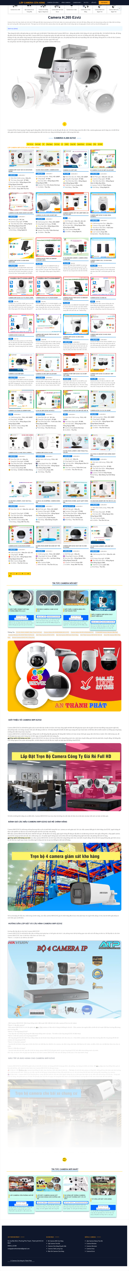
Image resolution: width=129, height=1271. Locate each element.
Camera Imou (90, 1248)
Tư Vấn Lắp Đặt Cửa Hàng (102, 1199)
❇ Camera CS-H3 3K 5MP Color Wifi (102, 170)
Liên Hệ (93, 2)
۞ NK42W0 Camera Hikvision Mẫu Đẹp (107, 632)
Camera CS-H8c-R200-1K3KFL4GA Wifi (21, 213)
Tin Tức (86, 2)
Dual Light (37, 144)
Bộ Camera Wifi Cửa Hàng (55, 1241)
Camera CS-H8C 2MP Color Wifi (46, 373)
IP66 (94, 144)
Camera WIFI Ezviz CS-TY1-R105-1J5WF (21, 297)
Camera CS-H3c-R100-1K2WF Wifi (46, 215)
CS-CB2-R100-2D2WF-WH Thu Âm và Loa (103, 501)
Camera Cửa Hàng (52, 2)
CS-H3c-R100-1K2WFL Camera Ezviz (47, 170)
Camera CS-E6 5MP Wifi (16, 373)
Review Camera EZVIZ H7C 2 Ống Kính (23, 637)
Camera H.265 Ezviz (65, 138)
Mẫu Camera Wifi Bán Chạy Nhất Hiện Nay (102, 615)
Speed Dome (80, 144)
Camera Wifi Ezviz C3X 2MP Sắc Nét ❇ (75, 410)
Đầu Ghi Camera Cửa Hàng (56, 1251)
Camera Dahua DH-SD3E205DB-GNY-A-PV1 (56, 632)
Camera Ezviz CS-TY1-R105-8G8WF (47, 297)
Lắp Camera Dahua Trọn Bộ (95, 1241)
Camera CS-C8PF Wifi (70, 170)
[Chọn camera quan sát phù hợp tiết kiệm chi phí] (119, 8)
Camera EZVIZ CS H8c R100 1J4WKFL (20, 452)
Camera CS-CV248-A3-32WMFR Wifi (20, 410)
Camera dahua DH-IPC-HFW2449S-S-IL (82, 632)
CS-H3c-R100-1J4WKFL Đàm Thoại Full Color (29, 632)
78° (43, 144)
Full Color (56, 144)
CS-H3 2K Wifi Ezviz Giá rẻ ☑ (45, 410)
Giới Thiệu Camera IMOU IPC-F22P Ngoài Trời (75, 610)
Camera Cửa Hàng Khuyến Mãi (57, 1246)
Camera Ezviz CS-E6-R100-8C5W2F (19, 546)
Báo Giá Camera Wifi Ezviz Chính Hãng (67, 635)
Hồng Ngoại (49, 144)
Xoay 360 (72, 144)
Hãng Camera (66, 2)
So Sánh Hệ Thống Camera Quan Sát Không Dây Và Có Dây (75, 1196)
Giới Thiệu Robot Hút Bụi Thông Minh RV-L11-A (19, 610)
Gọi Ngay (104, 2)
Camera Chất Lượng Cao (55, 1248)
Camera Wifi (77, 2)
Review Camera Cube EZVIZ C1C (47, 610)
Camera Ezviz (91, 1251)
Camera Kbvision (91, 1243)
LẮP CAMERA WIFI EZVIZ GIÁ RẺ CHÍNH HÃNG (23, 147)
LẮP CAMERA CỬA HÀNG (32, 2)
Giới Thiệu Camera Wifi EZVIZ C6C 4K (91, 635)
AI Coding (88, 144)
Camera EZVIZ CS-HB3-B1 (98, 297)
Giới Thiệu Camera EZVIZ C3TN (45, 635)
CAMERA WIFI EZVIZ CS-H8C (44, 452)
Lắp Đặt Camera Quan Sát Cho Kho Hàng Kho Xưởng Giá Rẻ (48, 1196)
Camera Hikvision (92, 1246)
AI (62, 144)
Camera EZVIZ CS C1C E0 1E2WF (100, 410)
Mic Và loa (30, 144)
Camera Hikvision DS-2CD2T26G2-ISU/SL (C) (21, 635)
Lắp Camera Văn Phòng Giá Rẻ (21, 1195)
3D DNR (100, 144)
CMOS (66, 144)
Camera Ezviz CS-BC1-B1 (17, 335)
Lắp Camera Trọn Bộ (54, 1243)
